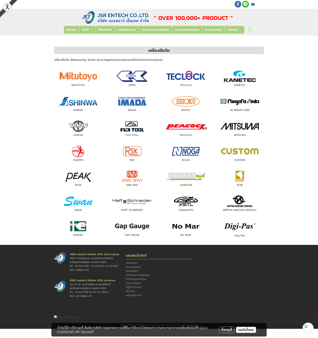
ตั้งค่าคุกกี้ (226, 329)
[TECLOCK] (186, 76)
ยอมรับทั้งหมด (246, 329)
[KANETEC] (240, 76)
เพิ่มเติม (233, 30)
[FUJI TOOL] (132, 126)
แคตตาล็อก (132, 271)
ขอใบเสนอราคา (134, 295)
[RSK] (132, 151)
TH (257, 4)
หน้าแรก (72, 30)
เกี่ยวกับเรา (105, 30)
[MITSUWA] (240, 126)
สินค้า (86, 30)
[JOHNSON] (186, 176)
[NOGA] (186, 151)
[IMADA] (132, 101)
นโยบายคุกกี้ (87, 331)
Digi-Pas (240, 236)
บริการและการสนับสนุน (155, 30)
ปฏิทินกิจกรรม (134, 287)
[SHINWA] (78, 101)
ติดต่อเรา (130, 291)
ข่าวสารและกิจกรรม (187, 30)
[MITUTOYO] (78, 76)
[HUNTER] (78, 151)
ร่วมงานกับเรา (213, 30)
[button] (250, 29)
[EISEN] (132, 76)
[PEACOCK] (186, 126)
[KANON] (78, 126)
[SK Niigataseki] (240, 101)
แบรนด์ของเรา (127, 30)
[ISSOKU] (186, 101)
